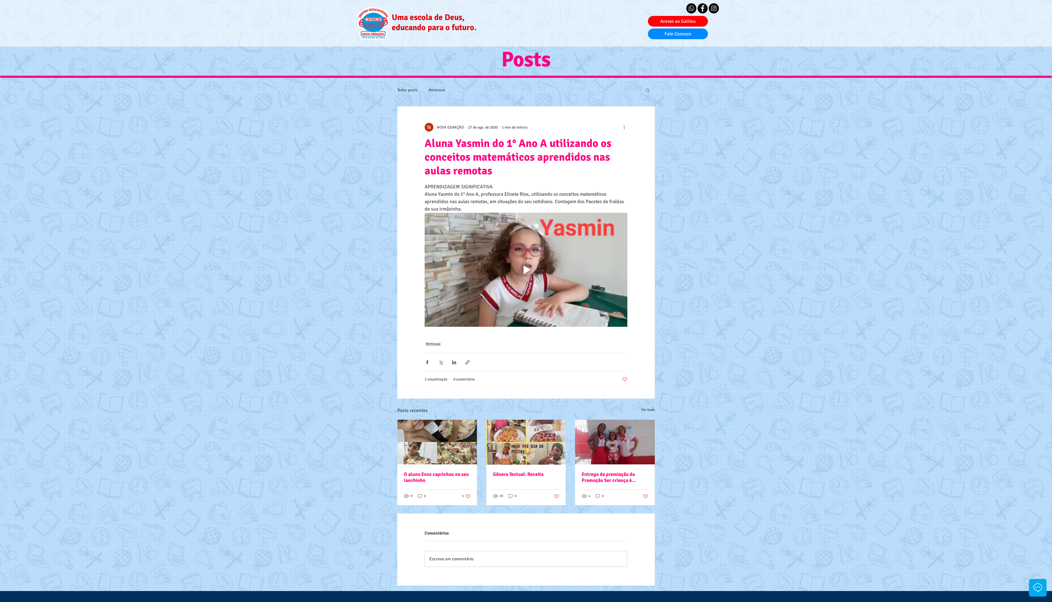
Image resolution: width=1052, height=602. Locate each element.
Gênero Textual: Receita (518, 474)
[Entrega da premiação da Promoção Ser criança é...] (615, 442)
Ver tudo (648, 409)
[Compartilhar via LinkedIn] (454, 362)
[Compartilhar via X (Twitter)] (440, 362)
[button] (647, 90)
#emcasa (436, 89)
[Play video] (526, 270)
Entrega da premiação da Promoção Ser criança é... (609, 477)
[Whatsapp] (691, 8)
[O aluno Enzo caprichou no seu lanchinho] (437, 442)
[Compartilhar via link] (467, 362)
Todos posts (407, 89)
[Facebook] (702, 8)
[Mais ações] (624, 127)
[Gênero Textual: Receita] (526, 442)
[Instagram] (714, 8)
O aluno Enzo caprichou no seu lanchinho (436, 477)
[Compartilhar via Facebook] (427, 362)
